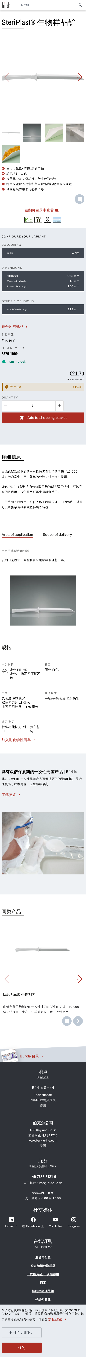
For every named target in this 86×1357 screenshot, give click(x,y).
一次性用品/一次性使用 (43, 1274)
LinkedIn (11, 1226)
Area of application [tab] (17, 535)
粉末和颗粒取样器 (43, 1265)
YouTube (55, 1226)
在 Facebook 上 (33, 1226)
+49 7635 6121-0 (43, 1176)
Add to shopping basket (47, 418)
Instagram (73, 1226)
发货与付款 (43, 1257)
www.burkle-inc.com (43, 1140)
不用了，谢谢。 (22, 1333)
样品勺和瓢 (43, 1299)
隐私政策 (55, 1319)
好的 (21, 1348)
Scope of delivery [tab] (57, 535)
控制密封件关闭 (43, 1291)
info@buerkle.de (51, 1183)
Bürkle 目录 (29, 1056)
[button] (79, 77)
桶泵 (43, 1282)
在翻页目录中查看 (39, 210)
